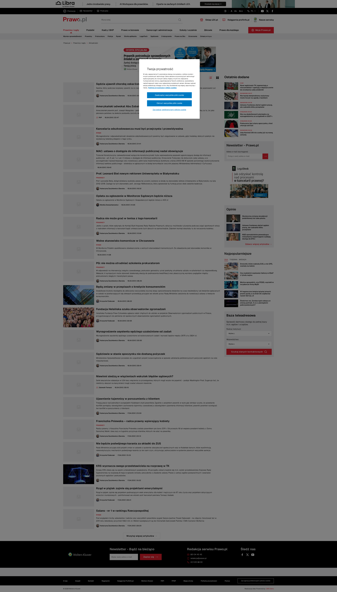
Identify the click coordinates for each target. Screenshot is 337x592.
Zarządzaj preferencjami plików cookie (169, 109)
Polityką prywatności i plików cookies (162, 88)
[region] (169, 89)
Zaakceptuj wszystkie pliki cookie (169, 95)
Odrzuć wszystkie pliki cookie (169, 103)
